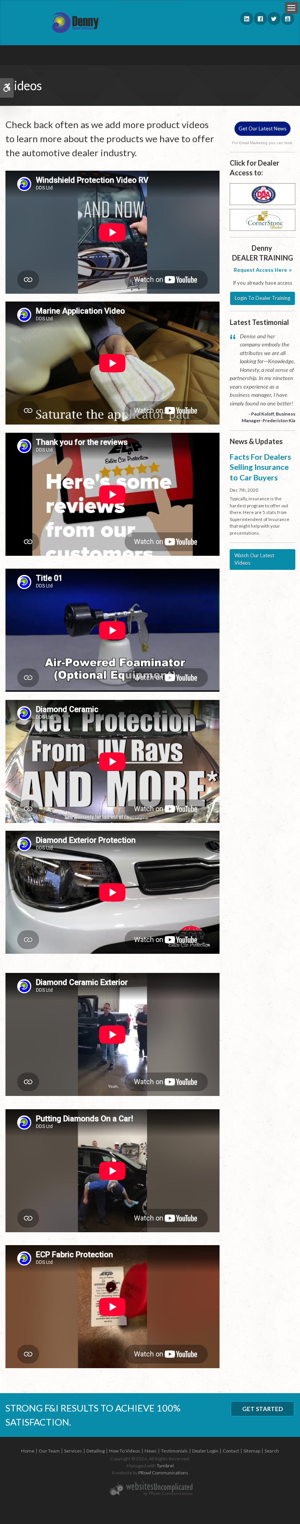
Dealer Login (205, 1451)
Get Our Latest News (262, 128)
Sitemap (251, 1451)
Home (27, 1451)
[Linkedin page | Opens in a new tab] (247, 18)
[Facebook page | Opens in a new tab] (260, 18)
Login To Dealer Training (262, 298)
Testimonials (174, 1451)
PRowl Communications (163, 1473)
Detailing (95, 1451)
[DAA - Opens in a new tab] (262, 194)
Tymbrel (165, 1466)
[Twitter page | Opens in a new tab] (274, 18)
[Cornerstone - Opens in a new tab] (262, 219)
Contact (231, 1451)
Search (271, 1451)
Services (73, 1451)
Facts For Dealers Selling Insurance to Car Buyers (260, 467)
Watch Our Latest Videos (254, 559)
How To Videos (124, 1451)
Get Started (262, 1408)
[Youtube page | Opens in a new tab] (288, 18)
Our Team (49, 1451)
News (151, 1451)
